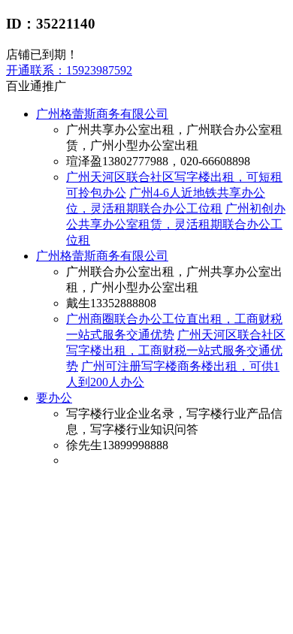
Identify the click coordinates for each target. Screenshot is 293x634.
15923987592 (69, 70)
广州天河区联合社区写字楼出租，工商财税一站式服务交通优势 (175, 350)
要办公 (54, 397)
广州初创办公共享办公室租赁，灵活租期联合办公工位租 (175, 224)
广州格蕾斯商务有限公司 (102, 113)
